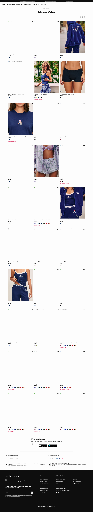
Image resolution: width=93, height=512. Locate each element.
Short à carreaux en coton (39, 178)
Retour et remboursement (44, 483)
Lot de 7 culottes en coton (39, 261)
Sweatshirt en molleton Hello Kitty (66, 54)
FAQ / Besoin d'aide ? (44, 481)
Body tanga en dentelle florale (40, 136)
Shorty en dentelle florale (39, 384)
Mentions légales (59, 481)
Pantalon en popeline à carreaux (40, 94)
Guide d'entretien (76, 483)
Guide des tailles (43, 492)
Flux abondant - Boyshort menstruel (67, 94)
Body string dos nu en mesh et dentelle (67, 301)
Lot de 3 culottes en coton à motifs (15, 342)
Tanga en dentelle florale (65, 425)
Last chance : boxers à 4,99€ (50, 1)
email (6, 489)
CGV (57, 483)
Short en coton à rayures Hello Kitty (15, 178)
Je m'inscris (42, 464)
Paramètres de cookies (60, 495)
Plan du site (58, 492)
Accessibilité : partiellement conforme (63, 490)
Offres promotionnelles (60, 479)
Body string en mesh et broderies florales (16, 94)
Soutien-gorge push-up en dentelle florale (68, 342)
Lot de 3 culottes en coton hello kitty (67, 261)
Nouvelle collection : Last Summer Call (27, 1)
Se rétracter (42, 485)
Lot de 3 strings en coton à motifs (66, 136)
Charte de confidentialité (60, 488)
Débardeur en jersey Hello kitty (66, 219)
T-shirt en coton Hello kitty (13, 261)
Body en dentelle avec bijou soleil (40, 301)
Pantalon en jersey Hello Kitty (14, 301)
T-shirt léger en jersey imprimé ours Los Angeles (17, 136)
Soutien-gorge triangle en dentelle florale (16, 425)
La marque (48, 8)
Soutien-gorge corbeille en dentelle (15, 54)
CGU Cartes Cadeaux (60, 485)
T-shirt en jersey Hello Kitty (13, 219)
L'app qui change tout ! (44, 488)
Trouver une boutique (44, 479)
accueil (44, 8)
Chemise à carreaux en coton (40, 54)
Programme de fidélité (44, 490)
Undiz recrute (75, 485)
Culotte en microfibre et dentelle (66, 384)
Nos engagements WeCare (78, 481)
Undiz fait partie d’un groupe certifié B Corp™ (61, 463)
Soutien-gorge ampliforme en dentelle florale (43, 219)
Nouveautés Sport (69, 1)
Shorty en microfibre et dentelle (66, 178)
